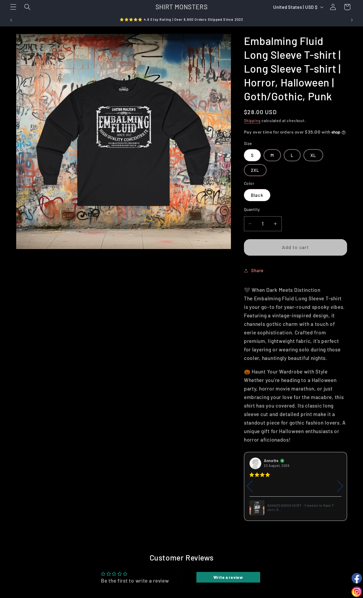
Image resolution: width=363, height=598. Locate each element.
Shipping (252, 120)
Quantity (252, 209)
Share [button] (257, 270)
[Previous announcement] (11, 20)
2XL (255, 170)
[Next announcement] (352, 20)
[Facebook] (357, 578)
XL (313, 155)
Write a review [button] (228, 577)
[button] (13, 7)
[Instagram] (357, 591)
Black (257, 195)
